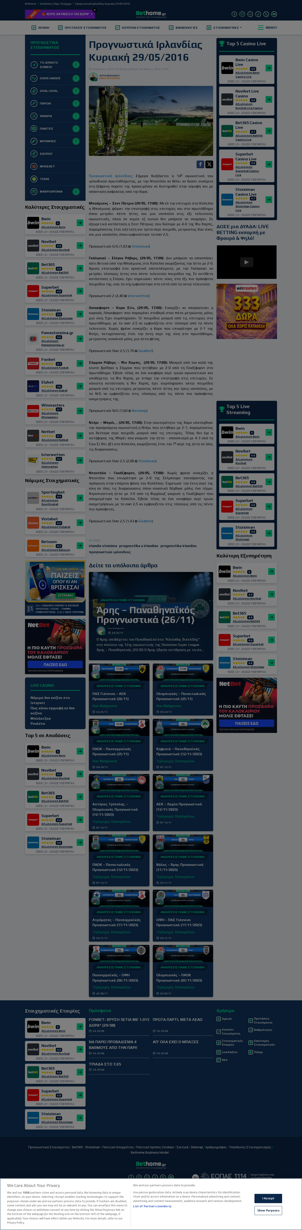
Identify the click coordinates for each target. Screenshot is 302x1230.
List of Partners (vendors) (152, 1206)
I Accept (268, 1198)
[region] (151, 1204)
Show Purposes (268, 1210)
